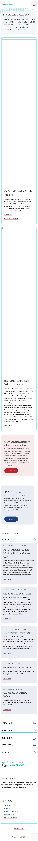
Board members (9, 814)
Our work (7, 808)
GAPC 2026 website (11, 218)
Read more (8, 215)
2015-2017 (6, 730)
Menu (34, 5)
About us (7, 805)
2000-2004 (7, 752)
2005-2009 (7, 745)
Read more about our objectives (12, 791)
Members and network (11, 811)
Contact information (10, 817)
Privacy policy (19, 828)
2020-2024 (7, 539)
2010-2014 (6, 737)
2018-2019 (6, 723)
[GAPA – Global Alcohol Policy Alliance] (7, 3)
